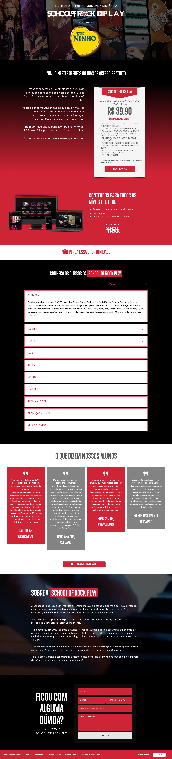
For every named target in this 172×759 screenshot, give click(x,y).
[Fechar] (168, 755)
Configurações (143, 754)
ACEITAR (159, 754)
